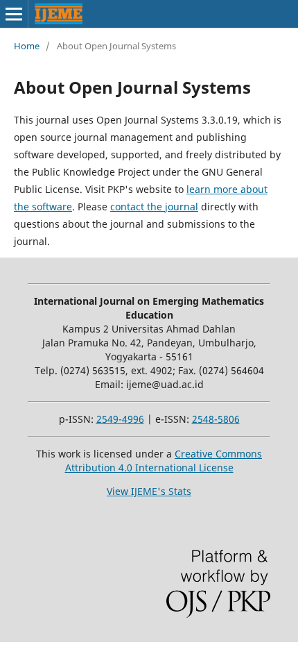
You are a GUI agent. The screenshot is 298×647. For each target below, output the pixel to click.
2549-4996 (120, 419)
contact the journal (154, 206)
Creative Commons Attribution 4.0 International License (164, 460)
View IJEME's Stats (149, 491)
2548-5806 (216, 419)
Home (27, 46)
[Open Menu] (14, 14)
